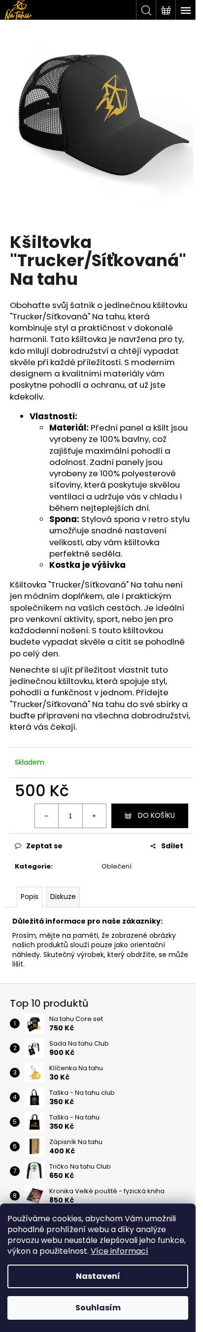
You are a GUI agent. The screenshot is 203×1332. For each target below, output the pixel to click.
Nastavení (98, 1276)
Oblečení (117, 866)
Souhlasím (98, 1307)
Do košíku (156, 815)
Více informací (119, 1251)
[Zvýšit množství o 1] (94, 816)
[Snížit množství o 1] (47, 816)
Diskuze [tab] (63, 896)
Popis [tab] (29, 896)
